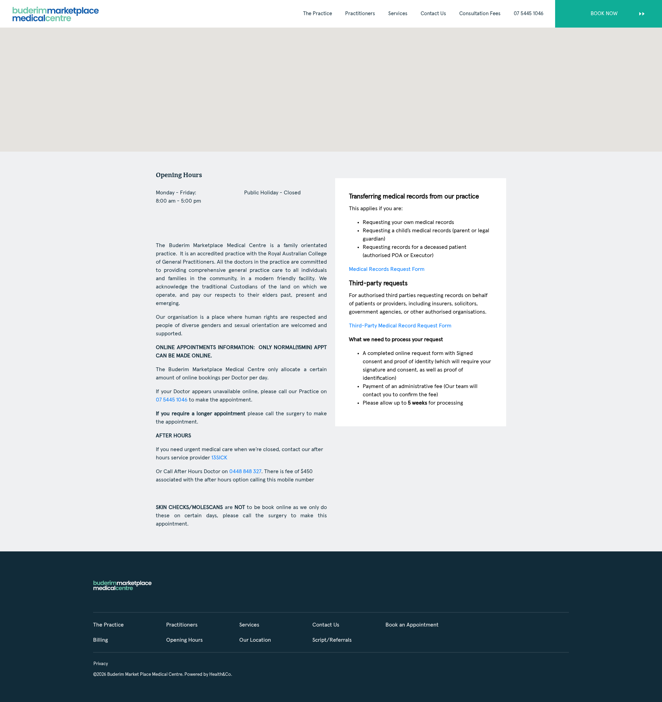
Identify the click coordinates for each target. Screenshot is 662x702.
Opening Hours (184, 640)
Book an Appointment (412, 625)
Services (398, 13)
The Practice (317, 13)
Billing (100, 640)
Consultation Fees (480, 13)
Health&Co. (220, 674)
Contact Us (433, 13)
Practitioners (360, 13)
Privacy (100, 664)
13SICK (219, 457)
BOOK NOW (604, 13)
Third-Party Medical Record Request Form (400, 325)
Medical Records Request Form (386, 269)
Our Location (255, 640)
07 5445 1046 (528, 13)
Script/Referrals (332, 640)
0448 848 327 (245, 471)
